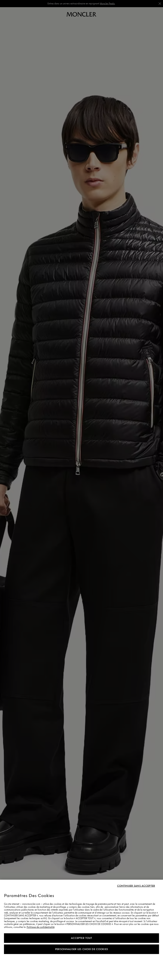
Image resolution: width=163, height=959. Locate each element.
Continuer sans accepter (136, 885)
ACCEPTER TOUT (81, 938)
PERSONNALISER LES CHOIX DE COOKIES (81, 949)
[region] (81, 919)
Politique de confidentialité (40, 927)
